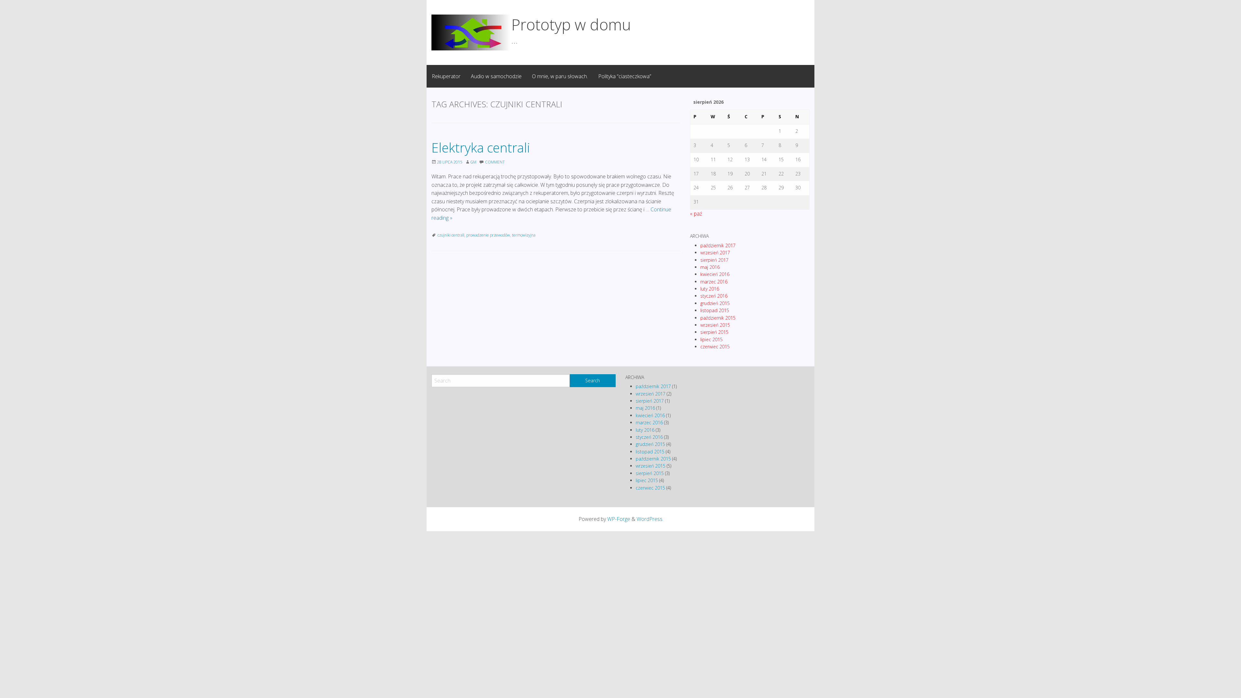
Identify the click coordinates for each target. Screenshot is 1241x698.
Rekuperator (446, 76)
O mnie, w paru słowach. (560, 76)
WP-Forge (618, 519)
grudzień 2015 (715, 303)
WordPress (650, 519)
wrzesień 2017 (715, 252)
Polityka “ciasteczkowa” (624, 76)
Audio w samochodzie (496, 76)
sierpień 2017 (714, 260)
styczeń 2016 (713, 296)
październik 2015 (718, 318)
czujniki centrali (451, 235)
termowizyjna (524, 235)
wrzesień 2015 (715, 325)
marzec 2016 (713, 282)
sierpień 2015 (714, 332)
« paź (696, 213)
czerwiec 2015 (715, 347)
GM (473, 162)
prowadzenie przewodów (488, 235)
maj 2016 (710, 267)
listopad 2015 (714, 310)
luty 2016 (709, 289)
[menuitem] (446, 76)
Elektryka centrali (480, 147)
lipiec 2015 (711, 339)
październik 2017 (718, 245)
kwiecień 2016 (714, 274)
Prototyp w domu (571, 24)
